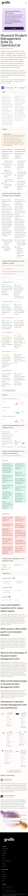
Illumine (9, 732)
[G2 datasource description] (10, 564)
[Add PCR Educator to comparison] (25, 732)
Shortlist (7, 860)
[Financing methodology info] (8, 596)
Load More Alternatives (14, 771)
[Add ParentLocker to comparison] (11, 751)
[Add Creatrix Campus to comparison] (25, 713)
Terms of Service (10, 895)
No (26, 819)
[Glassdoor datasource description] (10, 569)
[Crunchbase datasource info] (9, 596)
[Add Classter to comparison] (11, 713)
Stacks (3, 855)
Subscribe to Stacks (10, 891)
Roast (3, 857)
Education (4, 866)
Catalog (4, 876)
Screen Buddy (5, 848)
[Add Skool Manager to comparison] (25, 751)
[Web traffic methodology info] (9, 587)
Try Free (14, 28)
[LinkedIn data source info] (14, 578)
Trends (3, 878)
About (3, 871)
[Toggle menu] (26, 3)
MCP (3, 880)
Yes (22, 819)
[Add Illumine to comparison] (11, 732)
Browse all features (9, 390)
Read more (9, 725)
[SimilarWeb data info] (11, 587)
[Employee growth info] (12, 578)
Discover (4, 850)
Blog (3, 863)
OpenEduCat (22, 87)
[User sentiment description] (20, 441)
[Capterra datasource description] (10, 567)
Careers (4, 874)
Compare (4, 853)
